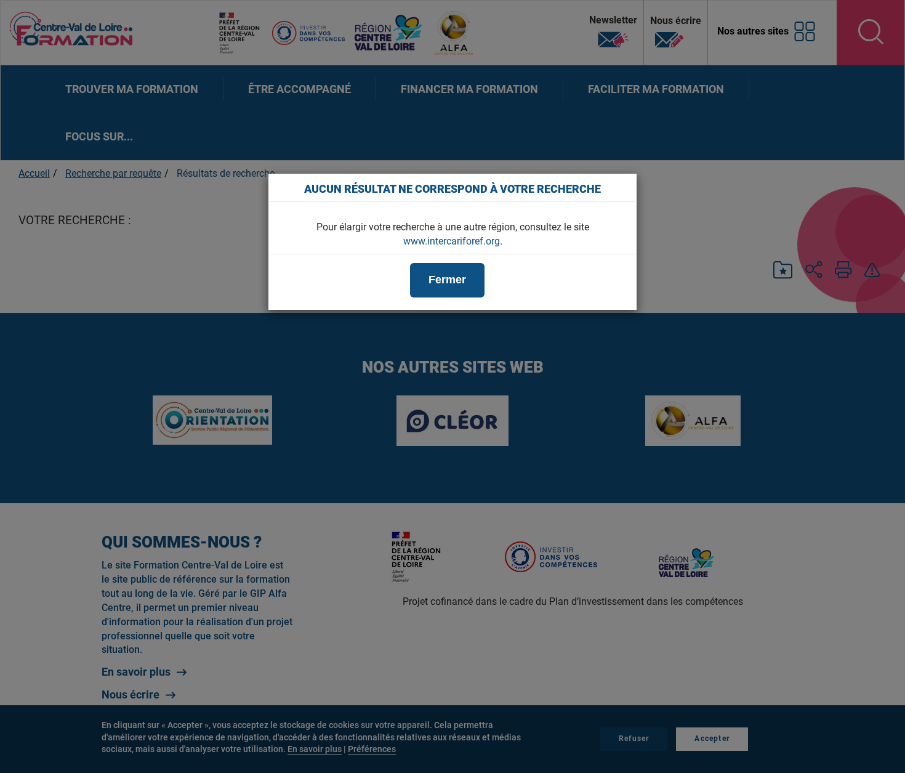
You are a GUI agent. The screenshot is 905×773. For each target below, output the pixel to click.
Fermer (447, 279)
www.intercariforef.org (451, 241)
